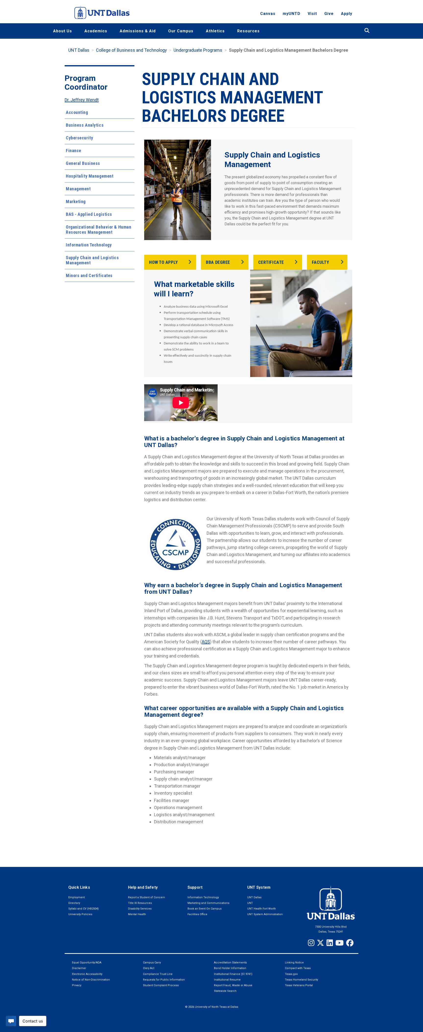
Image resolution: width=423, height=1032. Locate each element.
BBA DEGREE (218, 262)
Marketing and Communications (208, 903)
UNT (250, 903)
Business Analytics (85, 125)
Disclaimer (79, 968)
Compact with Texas (298, 968)
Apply (346, 13)
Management (78, 188)
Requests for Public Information (164, 979)
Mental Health (137, 914)
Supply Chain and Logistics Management (92, 260)
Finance (73, 150)
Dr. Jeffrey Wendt (82, 99)
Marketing (76, 201)
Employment (76, 897)
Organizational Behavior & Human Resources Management (98, 229)
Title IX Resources (140, 903)
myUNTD (291, 13)
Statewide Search (225, 991)
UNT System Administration (265, 914)
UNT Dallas (78, 50)
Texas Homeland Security (301, 979)
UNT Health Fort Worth (261, 908)
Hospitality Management (89, 176)
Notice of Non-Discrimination (91, 979)
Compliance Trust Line (158, 974)
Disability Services (140, 908)
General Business (83, 163)
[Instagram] (311, 943)
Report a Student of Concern (146, 897)
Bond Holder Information (230, 968)
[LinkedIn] (330, 943)
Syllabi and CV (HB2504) (83, 908)
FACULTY (320, 262)
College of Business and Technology (131, 50)
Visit (312, 13)
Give (329, 13)
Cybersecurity (79, 137)
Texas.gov (291, 974)
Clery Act (148, 968)
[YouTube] (339, 943)
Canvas (267, 13)
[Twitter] (320, 943)
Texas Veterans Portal (299, 985)
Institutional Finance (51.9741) (233, 974)
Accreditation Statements (230, 962)
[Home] (102, 12)
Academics (95, 31)
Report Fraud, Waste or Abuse (233, 985)
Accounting (77, 112)
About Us (62, 31)
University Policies (80, 914)
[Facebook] (349, 943)
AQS (206, 641)
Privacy (76, 985)
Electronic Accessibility (87, 974)
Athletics (215, 31)
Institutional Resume (227, 979)
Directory (74, 903)
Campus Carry (152, 962)
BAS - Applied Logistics (89, 214)
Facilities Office (197, 914)
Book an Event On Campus (205, 908)
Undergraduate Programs (198, 50)
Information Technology (89, 244)
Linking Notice (294, 962)
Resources (248, 31)
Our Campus (180, 31)
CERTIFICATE (271, 262)
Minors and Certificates (89, 275)
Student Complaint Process (161, 985)
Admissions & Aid (138, 31)
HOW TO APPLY (163, 262)
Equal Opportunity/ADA (86, 962)
